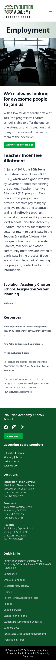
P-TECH (8, 591)
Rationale (10, 303)
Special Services (12, 609)
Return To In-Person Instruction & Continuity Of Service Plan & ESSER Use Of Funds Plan (27, 564)
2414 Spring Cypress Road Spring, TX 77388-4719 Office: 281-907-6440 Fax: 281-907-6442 (18, 532)
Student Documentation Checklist (23, 621)
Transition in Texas (14, 639)
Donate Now (13, 436)
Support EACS (11, 627)
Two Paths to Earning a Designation (23, 343)
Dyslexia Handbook (14, 579)
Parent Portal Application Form (21, 597)
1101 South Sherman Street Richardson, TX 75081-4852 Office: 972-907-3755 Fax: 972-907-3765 (20, 489)
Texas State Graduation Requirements (25, 633)
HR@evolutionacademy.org (18, 391)
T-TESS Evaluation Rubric (17, 352)
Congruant (28, 656)
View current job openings (19, 144)
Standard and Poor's (15, 615)
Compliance (10, 573)
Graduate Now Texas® (16, 585)
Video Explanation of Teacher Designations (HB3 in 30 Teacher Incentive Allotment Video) (27, 330)
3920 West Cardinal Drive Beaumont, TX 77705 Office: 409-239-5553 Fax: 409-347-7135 (18, 510)
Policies (8, 603)
